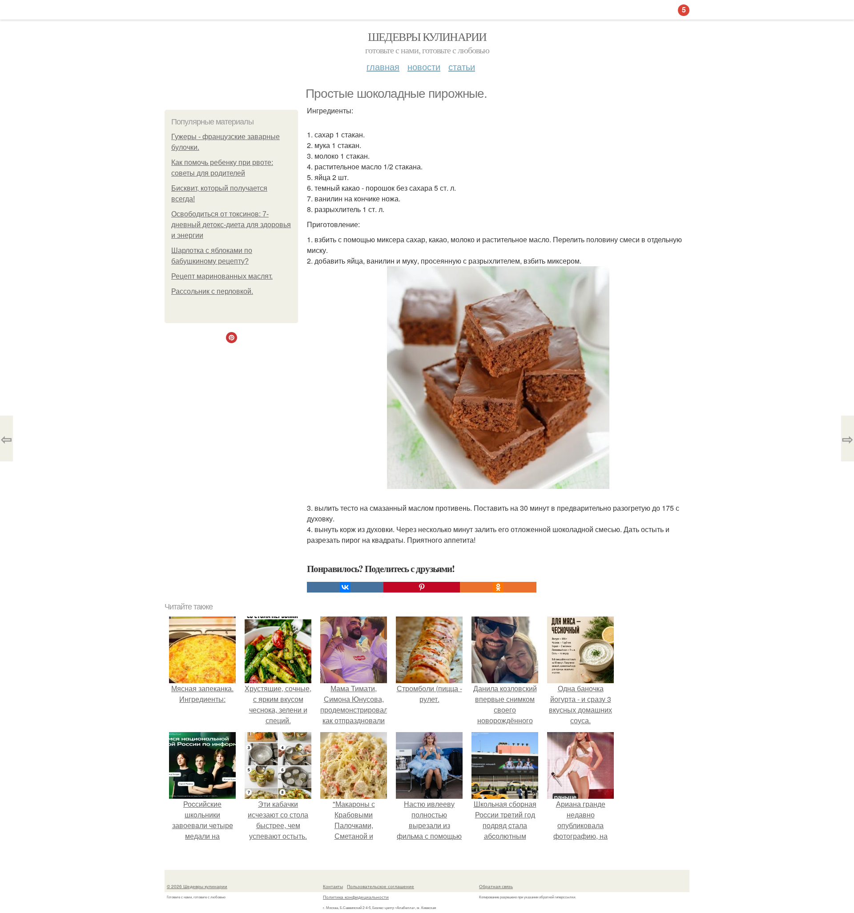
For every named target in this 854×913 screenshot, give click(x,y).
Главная (383, 66)
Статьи (461, 66)
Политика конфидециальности (356, 897)
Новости (423, 66)
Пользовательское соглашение (380, 886)
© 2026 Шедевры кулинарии (197, 886)
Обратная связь (496, 886)
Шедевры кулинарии (427, 36)
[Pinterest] (421, 587)
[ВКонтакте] (345, 587)
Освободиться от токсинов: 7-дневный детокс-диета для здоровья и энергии (231, 224)
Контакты (333, 886)
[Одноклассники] (498, 587)
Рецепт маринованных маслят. (222, 276)
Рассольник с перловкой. (212, 291)
